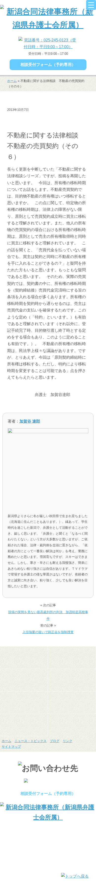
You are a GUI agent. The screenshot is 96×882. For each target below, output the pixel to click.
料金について (24, 702)
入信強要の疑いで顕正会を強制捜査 (48, 632)
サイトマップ (11, 746)
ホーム (12, 81)
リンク (67, 741)
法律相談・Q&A (21, 125)
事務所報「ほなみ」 (72, 702)
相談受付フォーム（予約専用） (48, 64)
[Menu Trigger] (91, 5)
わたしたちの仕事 (24, 680)
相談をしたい (72, 680)
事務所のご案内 (24, 658)
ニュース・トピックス (53, 117)
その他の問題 (20, 117)
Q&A (24, 725)
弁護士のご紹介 (72, 658)
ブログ (54, 741)
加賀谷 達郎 (29, 421)
